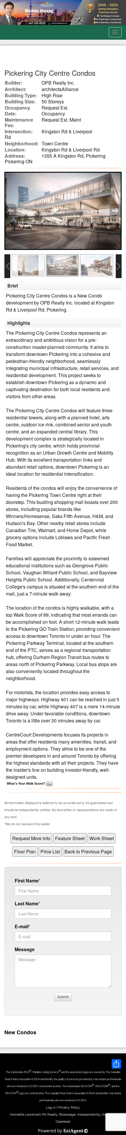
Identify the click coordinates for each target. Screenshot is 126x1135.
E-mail (21, 926)
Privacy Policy (69, 1107)
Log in (51, 1107)
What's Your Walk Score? (26, 783)
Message (25, 949)
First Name (27, 880)
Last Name (26, 903)
